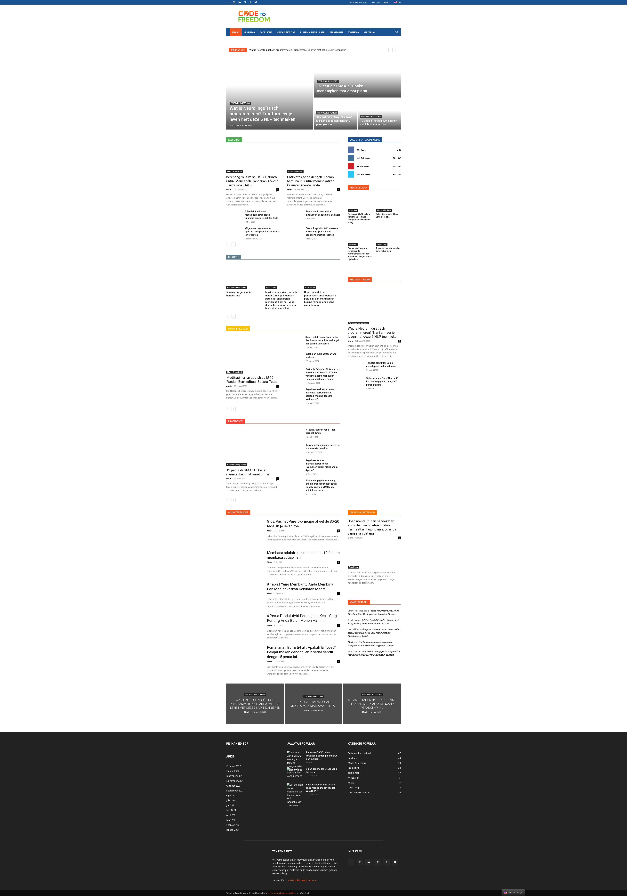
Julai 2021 (231, 800)
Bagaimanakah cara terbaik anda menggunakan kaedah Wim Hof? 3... (321, 787)
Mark (228, 189)
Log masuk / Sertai (380, 2)
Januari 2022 (232, 771)
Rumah (235, 32)
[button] (397, 32)
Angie (229, 386)
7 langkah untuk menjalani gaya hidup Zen (388, 249)
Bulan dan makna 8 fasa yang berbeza (387, 215)
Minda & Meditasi (286, 32)
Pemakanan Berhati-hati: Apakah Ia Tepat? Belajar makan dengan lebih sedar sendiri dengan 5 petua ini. (301, 652)
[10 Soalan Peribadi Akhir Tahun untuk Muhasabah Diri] (379, 114)
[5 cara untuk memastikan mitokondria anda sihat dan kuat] (295, 215)
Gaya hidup (266, 32)
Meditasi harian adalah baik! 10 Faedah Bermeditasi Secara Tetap (251, 380)
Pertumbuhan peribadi (312, 32)
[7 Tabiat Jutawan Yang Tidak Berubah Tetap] (295, 433)
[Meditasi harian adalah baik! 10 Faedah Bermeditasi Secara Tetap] (252, 354)
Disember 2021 (234, 775)
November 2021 (234, 780)
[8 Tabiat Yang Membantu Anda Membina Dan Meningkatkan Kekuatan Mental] (244, 595)
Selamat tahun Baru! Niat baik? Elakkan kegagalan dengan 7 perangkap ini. (382, 381)
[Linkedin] (239, 2)
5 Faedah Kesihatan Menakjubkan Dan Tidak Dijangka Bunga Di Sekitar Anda (261, 214)
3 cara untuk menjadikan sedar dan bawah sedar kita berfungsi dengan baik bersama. (322, 340)
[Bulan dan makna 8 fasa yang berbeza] (295, 357)
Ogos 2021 (232, 795)
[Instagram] (234, 2)
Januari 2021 (232, 829)
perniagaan (336, 32)
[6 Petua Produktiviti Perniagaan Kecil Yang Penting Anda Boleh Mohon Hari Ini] (244, 626)
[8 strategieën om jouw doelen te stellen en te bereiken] (295, 449)
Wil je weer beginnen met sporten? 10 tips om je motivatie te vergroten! (262, 231)
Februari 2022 (233, 766)
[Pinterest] (244, 2)
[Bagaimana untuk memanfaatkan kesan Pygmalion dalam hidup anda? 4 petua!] (295, 464)
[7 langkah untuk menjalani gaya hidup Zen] (388, 237)
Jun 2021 (230, 805)
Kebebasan (369, 32)
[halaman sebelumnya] (228, 245)
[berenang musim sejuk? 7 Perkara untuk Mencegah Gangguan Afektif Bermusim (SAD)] (252, 160)
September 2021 (235, 790)
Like (399, 150)
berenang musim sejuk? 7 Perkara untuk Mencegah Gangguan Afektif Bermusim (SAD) (252, 181)
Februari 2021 (233, 824)
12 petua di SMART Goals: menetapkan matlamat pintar (247, 472)
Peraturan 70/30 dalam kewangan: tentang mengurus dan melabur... (322, 755)
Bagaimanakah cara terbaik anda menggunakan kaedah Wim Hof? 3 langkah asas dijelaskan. (360, 254)
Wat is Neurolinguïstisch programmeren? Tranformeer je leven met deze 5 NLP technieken (297, 50)
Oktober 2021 (233, 785)
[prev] (390, 50)
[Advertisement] (341, 16)
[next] (396, 50)
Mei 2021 (231, 810)
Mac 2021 (231, 820)
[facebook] (228, 2)
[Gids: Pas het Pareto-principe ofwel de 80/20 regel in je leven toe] (244, 532)
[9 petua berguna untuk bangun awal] (244, 276)
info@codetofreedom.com (302, 880)
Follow (397, 158)
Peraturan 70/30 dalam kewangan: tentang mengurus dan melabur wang (359, 218)
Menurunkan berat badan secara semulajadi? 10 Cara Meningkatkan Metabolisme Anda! (374, 633)
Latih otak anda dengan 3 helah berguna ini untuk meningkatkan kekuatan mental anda (310, 181)
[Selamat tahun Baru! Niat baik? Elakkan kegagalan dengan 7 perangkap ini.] (356, 382)
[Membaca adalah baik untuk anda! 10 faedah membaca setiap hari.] (244, 563)
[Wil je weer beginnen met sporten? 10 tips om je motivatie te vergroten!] (234, 232)
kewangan (353, 32)
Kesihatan (249, 32)
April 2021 (231, 815)
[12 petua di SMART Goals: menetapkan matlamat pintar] (357, 77)
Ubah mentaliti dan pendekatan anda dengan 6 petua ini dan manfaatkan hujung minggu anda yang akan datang (320, 299)
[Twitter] (255, 2)
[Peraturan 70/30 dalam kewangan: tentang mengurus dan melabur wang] (360, 203)
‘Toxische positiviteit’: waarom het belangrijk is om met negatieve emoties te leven (321, 231)
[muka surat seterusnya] (234, 245)
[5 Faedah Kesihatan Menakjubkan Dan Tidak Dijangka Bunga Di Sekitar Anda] (234, 215)
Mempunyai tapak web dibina (282, 893)
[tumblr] (250, 2)
